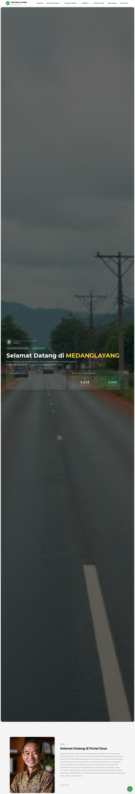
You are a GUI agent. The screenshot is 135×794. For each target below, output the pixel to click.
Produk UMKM (99, 3)
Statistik (85, 3)
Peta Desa (124, 3)
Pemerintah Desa (52, 3)
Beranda (40, 3)
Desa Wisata (112, 3)
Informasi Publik (70, 3)
